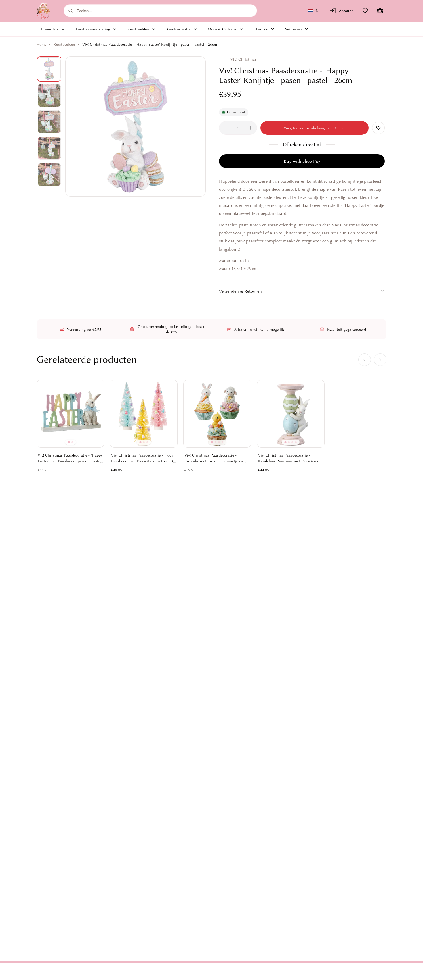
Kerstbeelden (138, 29)
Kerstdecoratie (178, 29)
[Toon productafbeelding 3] (49, 121)
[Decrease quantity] (225, 128)
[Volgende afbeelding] (194, 126)
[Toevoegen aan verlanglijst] (378, 128)
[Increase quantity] (250, 128)
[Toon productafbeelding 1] (49, 68)
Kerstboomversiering (93, 29)
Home (41, 44)
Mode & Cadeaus (222, 29)
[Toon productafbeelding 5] (49, 174)
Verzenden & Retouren (240, 291)
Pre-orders (49, 29)
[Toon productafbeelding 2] (49, 95)
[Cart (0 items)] (380, 10)
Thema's (261, 29)
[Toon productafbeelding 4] (49, 148)
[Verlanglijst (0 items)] (365, 10)
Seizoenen (293, 29)
